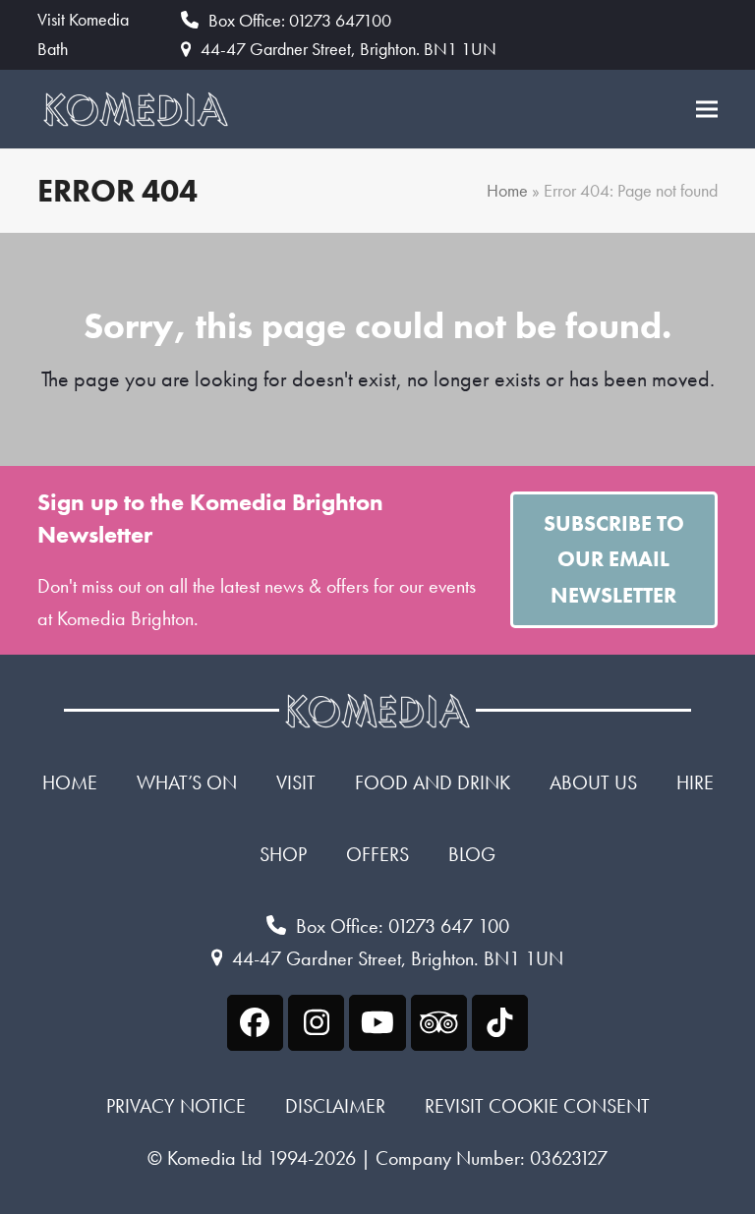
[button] (707, 108)
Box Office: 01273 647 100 (402, 926)
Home (507, 190)
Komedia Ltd (214, 1158)
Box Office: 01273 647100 (299, 20)
